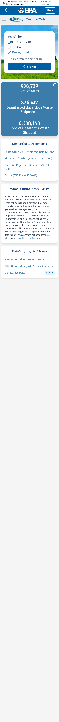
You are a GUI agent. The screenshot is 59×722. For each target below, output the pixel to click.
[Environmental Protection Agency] (27, 10)
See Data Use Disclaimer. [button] (31, 238)
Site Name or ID (21, 42)
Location (16, 47)
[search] (7, 10)
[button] (17, 19)
